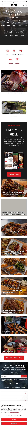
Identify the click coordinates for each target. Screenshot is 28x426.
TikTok (20, 383)
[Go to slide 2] (8, 93)
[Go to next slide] (16, 116)
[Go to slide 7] (17, 93)
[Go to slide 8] (19, 93)
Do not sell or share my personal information (14, 415)
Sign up (23, 376)
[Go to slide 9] (21, 93)
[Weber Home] (14, 5)
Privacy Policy (20, 379)
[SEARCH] (23, 5)
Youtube (17, 383)
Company (3, 393)
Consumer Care (5, 397)
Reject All (14, 419)
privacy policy (22, 387)
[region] (14, 413)
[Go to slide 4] (12, 93)
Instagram (11, 383)
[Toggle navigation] (1, 5)
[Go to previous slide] (12, 116)
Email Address (4, 376)
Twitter (13, 383)
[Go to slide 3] (10, 93)
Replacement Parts (7, 400)
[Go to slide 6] (15, 93)
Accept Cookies (14, 423)
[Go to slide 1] (6, 93)
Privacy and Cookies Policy (14, 412)
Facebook (7, 383)
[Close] (26, 1)
